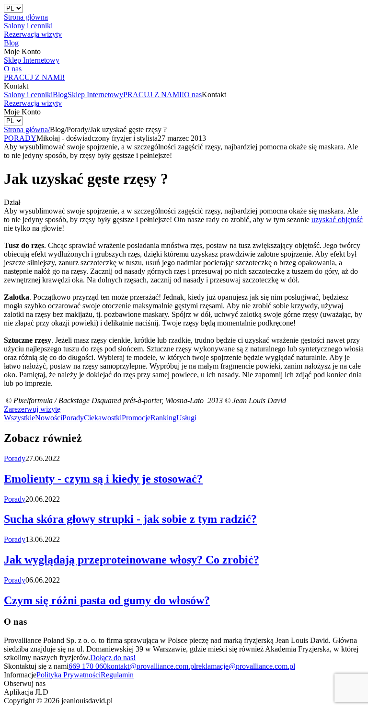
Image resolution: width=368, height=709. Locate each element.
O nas (193, 94)
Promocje (136, 418)
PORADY (20, 138)
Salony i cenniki (28, 94)
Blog (60, 94)
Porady (73, 418)
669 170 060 (88, 666)
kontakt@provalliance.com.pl (151, 666)
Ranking (163, 418)
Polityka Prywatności (68, 675)
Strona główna (27, 129)
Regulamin (117, 675)
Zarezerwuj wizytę (32, 409)
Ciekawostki (103, 418)
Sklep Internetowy (95, 94)
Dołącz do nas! (113, 657)
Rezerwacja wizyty (33, 103)
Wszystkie (19, 418)
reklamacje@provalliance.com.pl (245, 666)
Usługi (186, 418)
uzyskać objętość (337, 219)
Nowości (48, 418)
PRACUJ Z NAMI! (153, 94)
